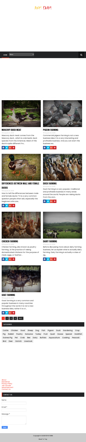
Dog (37, 330)
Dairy (35, 337)
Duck (58, 330)
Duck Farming (50, 183)
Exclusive (29, 334)
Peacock (75, 337)
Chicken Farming (10, 241)
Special (69, 334)
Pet (16, 337)
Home (5, 55)
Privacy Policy (7, 383)
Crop (77, 330)
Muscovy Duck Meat (11, 129)
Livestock (28, 341)
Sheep (30, 330)
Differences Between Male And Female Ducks (20, 185)
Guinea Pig (7, 337)
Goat (22, 330)
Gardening (68, 330)
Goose (60, 334)
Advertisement (7, 387)
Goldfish (78, 334)
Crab (22, 337)
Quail (52, 334)
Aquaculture (54, 337)
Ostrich (18, 341)
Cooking (66, 337)
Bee (28, 337)
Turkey (38, 334)
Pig (4, 334)
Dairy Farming (50, 241)
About (4, 380)
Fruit (46, 334)
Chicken (14, 330)
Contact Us (6, 389)
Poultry (19, 334)
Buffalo (43, 337)
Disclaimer (6, 382)
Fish (43, 330)
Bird (4, 341)
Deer (11, 341)
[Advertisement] (43, 31)
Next (20, 318)
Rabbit (11, 334)
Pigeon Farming (50, 129)
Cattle (5, 330)
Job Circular (6, 385)
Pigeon (51, 330)
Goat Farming (8, 295)
